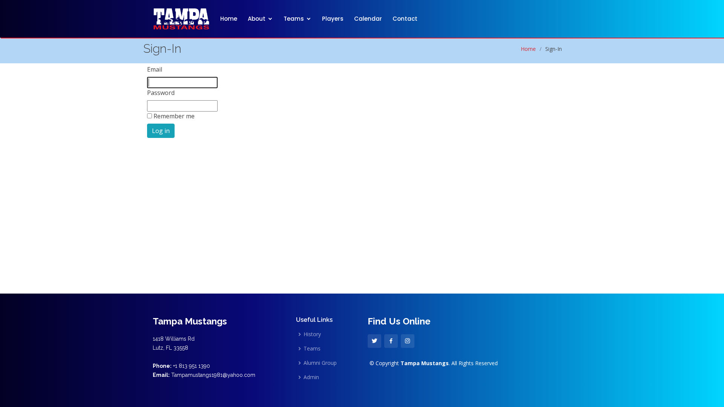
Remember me (174, 116)
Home (228, 19)
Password (161, 93)
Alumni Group (320, 363)
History (312, 334)
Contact (405, 19)
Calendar (368, 19)
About (256, 19)
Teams (294, 19)
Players (333, 19)
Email (154, 69)
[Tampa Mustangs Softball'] (181, 18)
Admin (311, 377)
